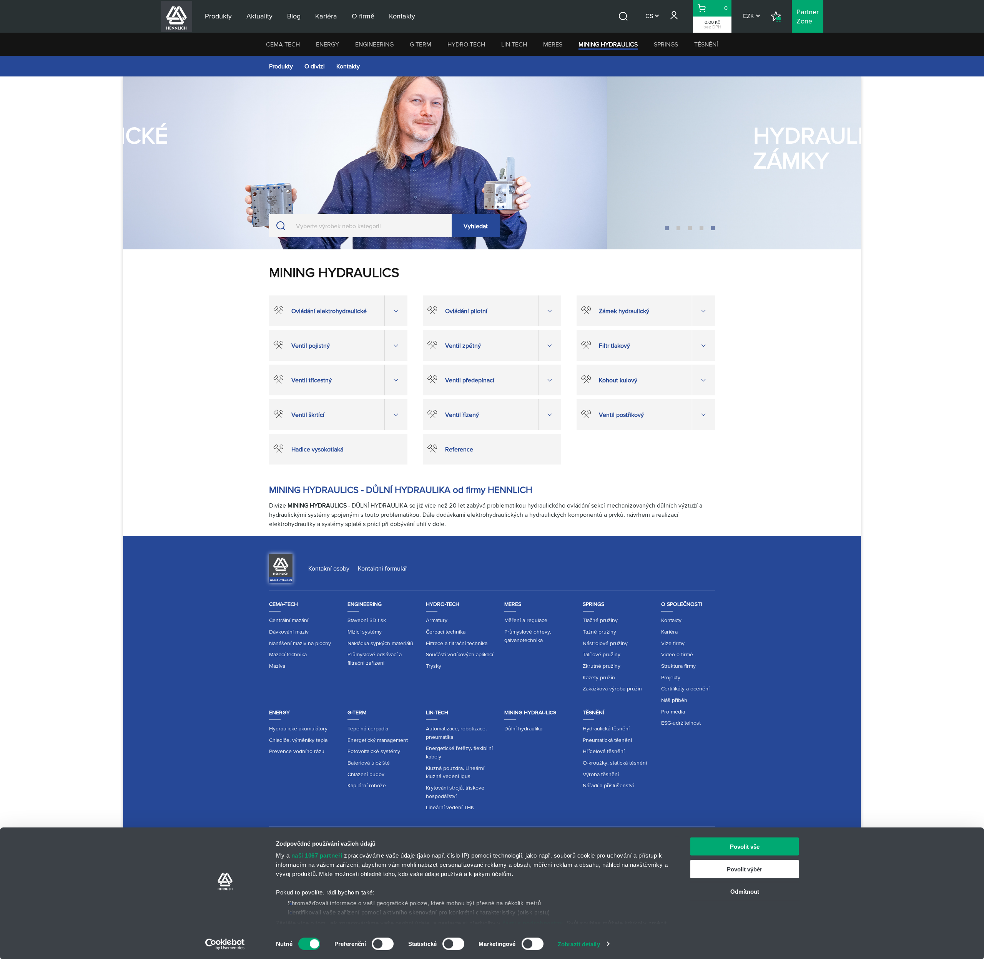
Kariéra (669, 632)
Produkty (281, 66)
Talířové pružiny (601, 654)
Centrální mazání (288, 620)
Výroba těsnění (601, 774)
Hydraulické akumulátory (298, 728)
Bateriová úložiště (368, 763)
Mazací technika (288, 654)
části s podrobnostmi (532, 922)
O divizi (314, 66)
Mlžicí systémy (364, 632)
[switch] (383, 943)
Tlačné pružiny (600, 620)
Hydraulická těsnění (606, 728)
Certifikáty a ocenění (685, 688)
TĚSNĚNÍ (706, 44)
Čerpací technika (445, 632)
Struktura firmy (678, 666)
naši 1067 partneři (316, 855)
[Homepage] (281, 567)
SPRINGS (666, 44)
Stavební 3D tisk (366, 620)
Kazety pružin (599, 677)
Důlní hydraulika (523, 728)
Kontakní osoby (328, 568)
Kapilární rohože (366, 785)
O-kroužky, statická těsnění (615, 763)
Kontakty (348, 66)
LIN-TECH (514, 44)
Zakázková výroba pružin (612, 688)
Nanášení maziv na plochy (300, 643)
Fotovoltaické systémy (373, 751)
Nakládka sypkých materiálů (380, 643)
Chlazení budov (365, 774)
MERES (552, 44)
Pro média (673, 711)
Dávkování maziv (289, 632)
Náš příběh (674, 700)
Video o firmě (677, 654)
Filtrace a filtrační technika (456, 643)
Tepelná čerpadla (367, 728)
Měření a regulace (525, 620)
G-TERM (420, 44)
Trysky (433, 666)
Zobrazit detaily (579, 944)
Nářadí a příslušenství (608, 785)
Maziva (277, 666)
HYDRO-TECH (466, 44)
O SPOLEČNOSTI (681, 604)
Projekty (670, 677)
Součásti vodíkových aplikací (459, 654)
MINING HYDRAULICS (608, 44)
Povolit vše (745, 846)
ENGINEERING (374, 44)
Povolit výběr (744, 869)
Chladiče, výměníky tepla (298, 740)
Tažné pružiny (599, 632)
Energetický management (377, 740)
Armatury (436, 620)
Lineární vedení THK (450, 807)
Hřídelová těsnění (604, 751)
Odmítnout (744, 891)
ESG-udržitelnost (681, 723)
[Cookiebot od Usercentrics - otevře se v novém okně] (225, 944)
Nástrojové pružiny (605, 643)
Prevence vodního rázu (296, 751)
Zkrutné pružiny (601, 666)
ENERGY (327, 44)
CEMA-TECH (283, 44)
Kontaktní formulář (382, 568)
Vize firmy (673, 643)
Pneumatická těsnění (607, 740)
